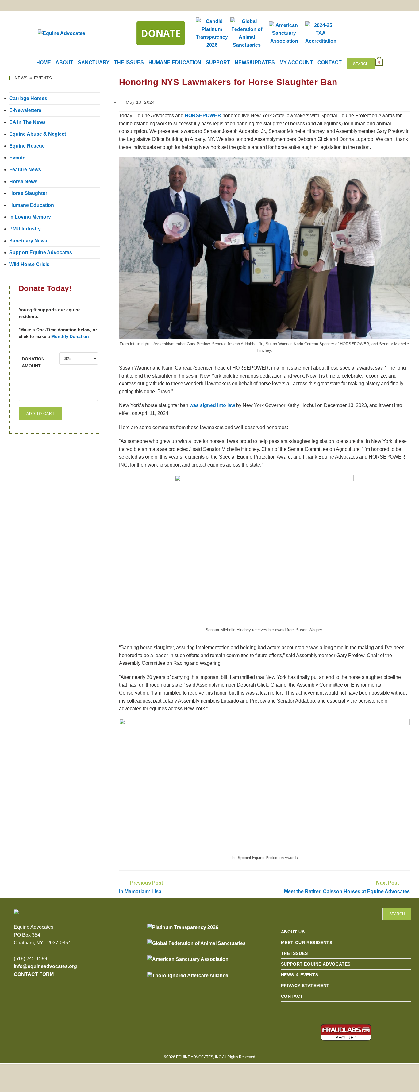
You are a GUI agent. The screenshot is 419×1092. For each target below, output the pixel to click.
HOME (43, 62)
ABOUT (64, 62)
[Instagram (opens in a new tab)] (384, 5)
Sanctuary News (28, 240)
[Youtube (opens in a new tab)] (396, 5)
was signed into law (212, 405)
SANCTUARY (94, 62)
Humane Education (31, 205)
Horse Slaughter (28, 193)
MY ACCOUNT (296, 62)
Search (361, 64)
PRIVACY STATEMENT (305, 985)
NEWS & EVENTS (299, 974)
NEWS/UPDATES (255, 62)
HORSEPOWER (203, 115)
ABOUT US (293, 931)
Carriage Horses (28, 98)
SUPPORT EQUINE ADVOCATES (316, 964)
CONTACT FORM (34, 974)
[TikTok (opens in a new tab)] (406, 5)
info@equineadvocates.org (45, 966)
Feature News (25, 169)
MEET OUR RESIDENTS (307, 942)
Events (17, 157)
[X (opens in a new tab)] (361, 5)
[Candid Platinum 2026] (182, 927)
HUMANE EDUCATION (174, 62)
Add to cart (40, 414)
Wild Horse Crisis (29, 264)
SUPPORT (218, 62)
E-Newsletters (25, 110)
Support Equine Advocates (40, 252)
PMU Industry (25, 228)
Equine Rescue (27, 146)
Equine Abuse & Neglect (37, 134)
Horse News (23, 181)
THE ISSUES (129, 62)
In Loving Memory (30, 216)
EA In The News (27, 122)
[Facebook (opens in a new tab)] (373, 5)
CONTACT (329, 62)
